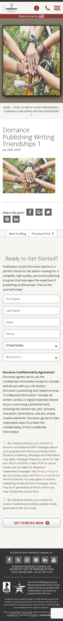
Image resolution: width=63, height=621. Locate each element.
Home (6, 107)
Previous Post (42, 234)
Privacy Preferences (48, 615)
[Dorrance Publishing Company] (10, 7)
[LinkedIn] (16, 219)
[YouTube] (53, 559)
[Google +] (39, 212)
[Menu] (57, 12)
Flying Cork (34, 615)
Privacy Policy (45, 471)
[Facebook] (29, 212)
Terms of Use (43, 475)
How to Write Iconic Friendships (35, 107)
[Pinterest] (7, 219)
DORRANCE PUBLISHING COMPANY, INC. (31, 566)
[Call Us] (47, 8)
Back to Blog (17, 234)
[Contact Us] (36, 8)
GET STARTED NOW (29, 523)
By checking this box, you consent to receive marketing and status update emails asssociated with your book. (30, 504)
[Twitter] (48, 212)
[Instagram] (27, 559)
